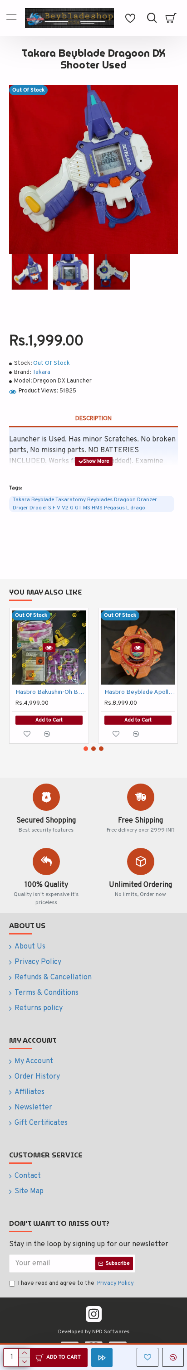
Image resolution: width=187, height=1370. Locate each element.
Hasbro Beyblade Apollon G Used (139, 692)
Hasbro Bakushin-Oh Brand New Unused (50, 692)
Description (93, 418)
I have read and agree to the (76, 1283)
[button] (86, 748)
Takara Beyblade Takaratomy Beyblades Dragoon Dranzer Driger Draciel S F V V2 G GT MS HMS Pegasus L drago (85, 504)
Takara (41, 372)
